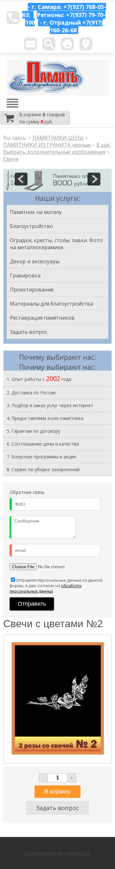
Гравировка (25, 275)
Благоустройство (31, 226)
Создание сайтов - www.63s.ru (57, 853)
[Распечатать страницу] (67, 43)
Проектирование (32, 289)
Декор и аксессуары (34, 261)
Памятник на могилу (36, 212)
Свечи (11, 158)
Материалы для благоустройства (51, 303)
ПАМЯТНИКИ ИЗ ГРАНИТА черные (47, 144)
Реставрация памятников (42, 317)
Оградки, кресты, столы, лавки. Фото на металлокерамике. (56, 244)
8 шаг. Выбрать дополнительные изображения (57, 148)
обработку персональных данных (45, 588)
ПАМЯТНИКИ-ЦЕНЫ (58, 137)
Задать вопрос (28, 331)
